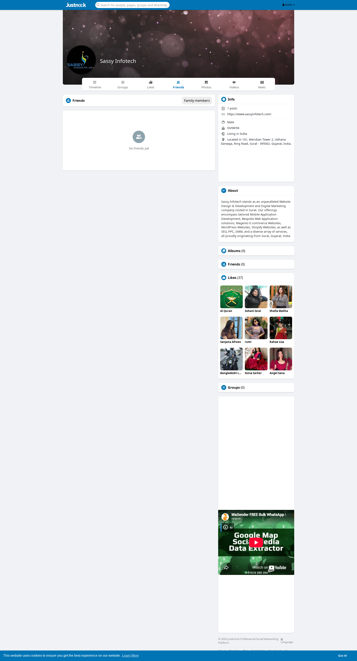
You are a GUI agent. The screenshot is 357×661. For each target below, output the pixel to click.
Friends (234, 264)
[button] (132, 4)
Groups (234, 387)
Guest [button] (288, 4)
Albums (234, 250)
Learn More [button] (130, 655)
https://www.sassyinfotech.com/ (249, 114)
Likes (232, 277)
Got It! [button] (342, 655)
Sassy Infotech (118, 61)
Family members (197, 100)
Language (287, 641)
